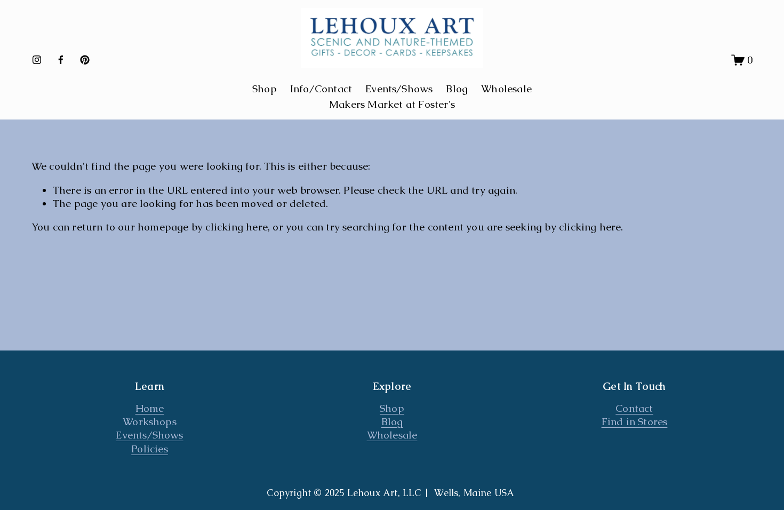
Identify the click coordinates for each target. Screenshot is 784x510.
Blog (457, 88)
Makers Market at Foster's (392, 104)
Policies (149, 449)
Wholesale (506, 88)
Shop (392, 408)
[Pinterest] (84, 59)
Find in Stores (635, 421)
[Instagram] (36, 59)
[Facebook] (60, 59)
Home (149, 408)
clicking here (236, 227)
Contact (634, 408)
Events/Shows (399, 88)
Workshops (150, 421)
